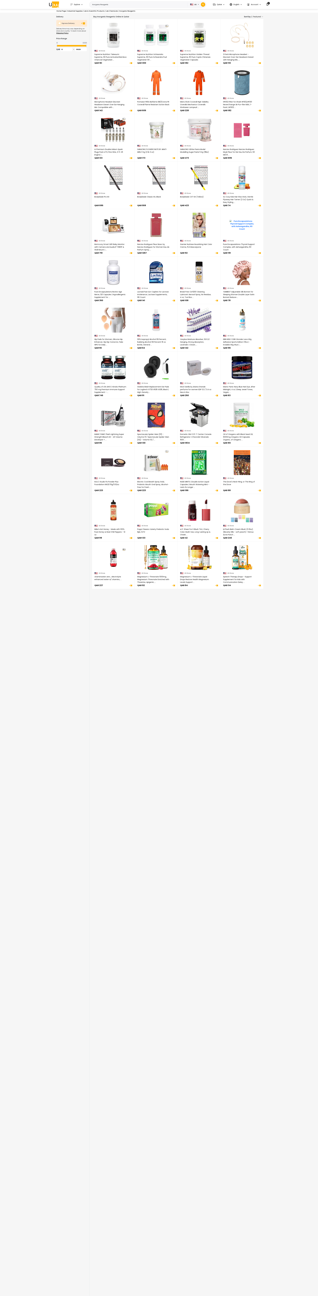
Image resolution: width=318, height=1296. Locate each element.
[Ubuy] (54, 4)
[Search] (203, 4)
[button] (218, 4)
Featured (257, 16)
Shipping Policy (62, 33)
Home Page (61, 11)
